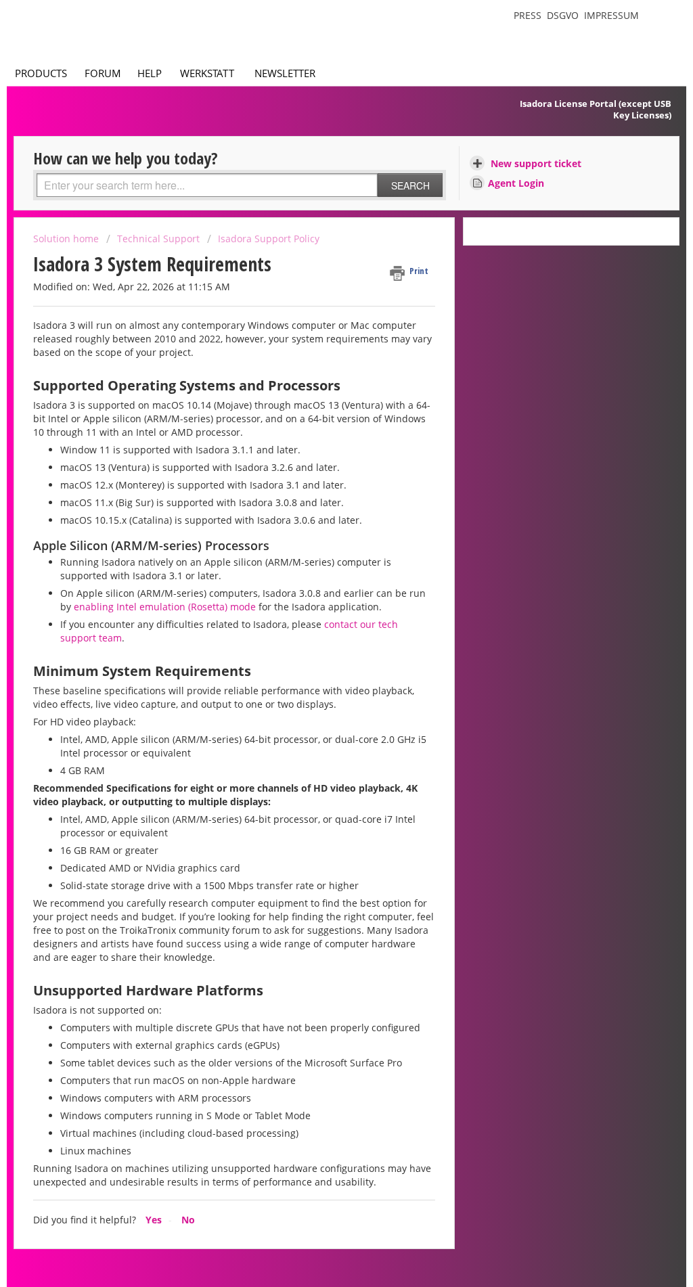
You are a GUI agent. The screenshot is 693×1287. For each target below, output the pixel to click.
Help (149, 73)
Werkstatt (207, 73)
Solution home (67, 238)
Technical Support (158, 238)
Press (527, 15)
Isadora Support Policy (268, 238)
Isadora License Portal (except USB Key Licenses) (595, 109)
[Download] (321, 476)
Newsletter (284, 73)
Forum (103, 73)
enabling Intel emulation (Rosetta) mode (165, 606)
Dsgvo (563, 15)
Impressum (611, 15)
